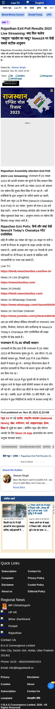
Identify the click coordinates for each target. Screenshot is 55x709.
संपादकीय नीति (33, 698)
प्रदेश (32, 8)
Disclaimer (8, 585)
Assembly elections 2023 (30, 447)
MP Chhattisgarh (19, 605)
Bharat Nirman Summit (13, 15)
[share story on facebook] (10, 75)
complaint (6, 698)
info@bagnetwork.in (21, 667)
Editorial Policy (36, 591)
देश (25, 8)
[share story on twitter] (20, 75)
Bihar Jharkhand (19, 619)
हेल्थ (46, 423)
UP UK (12, 612)
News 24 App (24, 433)
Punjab (13, 626)
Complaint (7, 578)
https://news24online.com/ (18, 282)
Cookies (5, 684)
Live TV (15, 3)
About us (7, 591)
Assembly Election (9, 447)
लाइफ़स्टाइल (36, 423)
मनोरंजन (20, 423)
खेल (45, 8)
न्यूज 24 (5, 418)
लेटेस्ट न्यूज (7, 8)
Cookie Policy (36, 585)
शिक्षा (3, 428)
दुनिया (39, 8)
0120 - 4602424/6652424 (25, 661)
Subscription (9, 571)
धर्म (27, 423)
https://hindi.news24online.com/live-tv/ (26, 271)
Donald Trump (35, 15)
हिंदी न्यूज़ (6, 456)
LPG (49, 15)
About (30, 684)
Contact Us (34, 571)
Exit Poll (46, 447)
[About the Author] (7, 478)
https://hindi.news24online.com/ (21, 293)
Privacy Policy (36, 578)
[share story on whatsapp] (15, 78)
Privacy (5, 677)
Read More (19, 487)
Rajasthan (15, 633)
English (39, 3)
